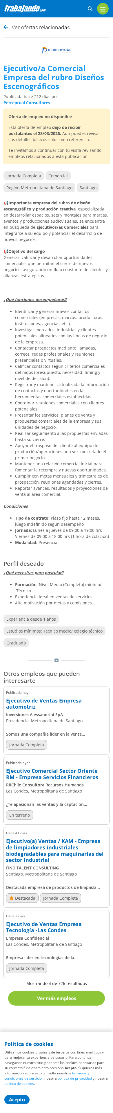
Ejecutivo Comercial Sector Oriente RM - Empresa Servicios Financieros (52, 774)
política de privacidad (75, 1078)
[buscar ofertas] (90, 9)
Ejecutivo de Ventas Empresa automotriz (44, 704)
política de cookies (19, 1083)
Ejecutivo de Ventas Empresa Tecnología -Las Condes (44, 927)
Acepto (17, 1099)
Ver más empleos (56, 998)
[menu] (103, 9)
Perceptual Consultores (26, 102)
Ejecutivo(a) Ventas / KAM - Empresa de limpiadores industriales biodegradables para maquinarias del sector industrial (55, 850)
